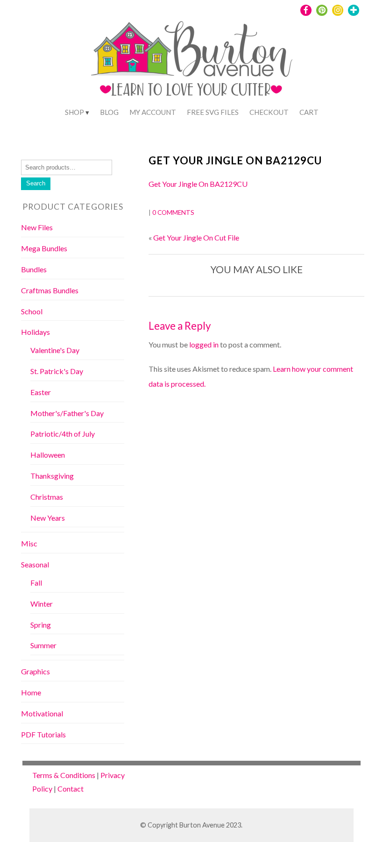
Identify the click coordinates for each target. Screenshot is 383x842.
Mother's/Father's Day (67, 413)
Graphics (35, 671)
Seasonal (35, 564)
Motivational (42, 713)
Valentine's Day (54, 350)
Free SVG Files (213, 112)
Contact (70, 788)
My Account (152, 112)
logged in (204, 344)
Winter (41, 603)
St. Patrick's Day (56, 371)
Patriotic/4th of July (62, 433)
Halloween (47, 454)
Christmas (46, 496)
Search (35, 183)
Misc (29, 543)
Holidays (35, 331)
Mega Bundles (44, 248)
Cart (309, 112)
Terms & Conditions (63, 775)
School (32, 311)
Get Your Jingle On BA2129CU (235, 160)
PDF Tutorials (43, 734)
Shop (74, 112)
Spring (40, 624)
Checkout (269, 112)
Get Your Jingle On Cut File (196, 237)
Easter (40, 392)
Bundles (34, 269)
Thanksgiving (52, 475)
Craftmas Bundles (49, 290)
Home (31, 692)
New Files (37, 227)
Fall (36, 582)
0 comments (173, 212)
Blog (109, 112)
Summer (43, 645)
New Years (47, 517)
